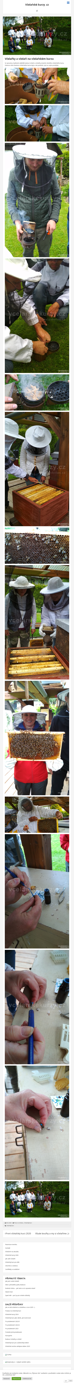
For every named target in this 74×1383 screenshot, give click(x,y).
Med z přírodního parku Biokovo (15, 1285)
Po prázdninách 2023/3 (12, 1321)
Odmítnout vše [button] (27, 1378)
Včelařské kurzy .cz (37, 4)
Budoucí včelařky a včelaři (13, 1339)
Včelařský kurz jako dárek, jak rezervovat (18, 1318)
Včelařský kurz (28, 1223)
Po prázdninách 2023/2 (12, 1325)
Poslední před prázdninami (13, 1332)
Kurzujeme (8, 1335)
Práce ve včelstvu (18, 1223)
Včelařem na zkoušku (12, 1251)
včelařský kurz (10, 1225)
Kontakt (7, 1248)
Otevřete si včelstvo (11, 1266)
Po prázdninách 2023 (11, 1328)
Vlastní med (9, 1292)
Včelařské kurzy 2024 (11, 1314)
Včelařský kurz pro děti (12, 1262)
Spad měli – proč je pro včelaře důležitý (17, 1295)
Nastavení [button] (7, 1378)
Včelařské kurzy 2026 (11, 1255)
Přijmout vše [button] (16, 1378)
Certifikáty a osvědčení (12, 1269)
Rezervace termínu (11, 1244)
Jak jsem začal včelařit (12, 1281)
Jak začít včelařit (10, 1259)
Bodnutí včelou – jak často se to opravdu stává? (20, 1288)
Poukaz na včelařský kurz (13, 1311)
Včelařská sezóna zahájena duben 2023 (17, 1346)
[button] (68, 1380)
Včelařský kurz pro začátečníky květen (17, 1343)
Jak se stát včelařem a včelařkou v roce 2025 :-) (20, 1307)
